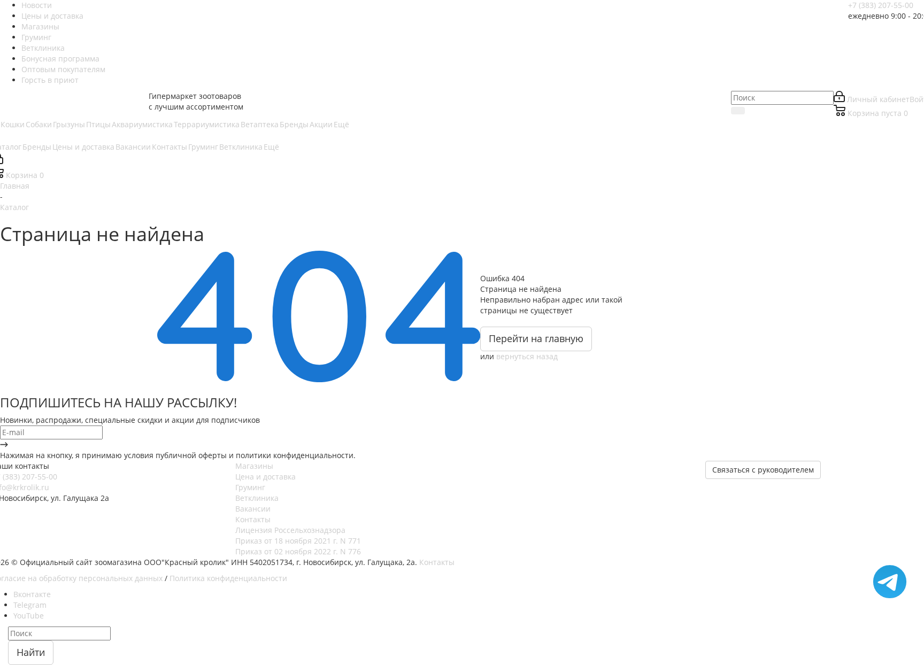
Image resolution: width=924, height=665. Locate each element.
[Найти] (738, 110)
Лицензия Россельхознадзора (290, 530)
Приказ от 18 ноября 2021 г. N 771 (298, 541)
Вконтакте (32, 594)
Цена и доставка (265, 476)
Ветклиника (257, 498)
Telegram (30, 605)
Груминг (250, 487)
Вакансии (253, 509)
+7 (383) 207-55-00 (880, 5)
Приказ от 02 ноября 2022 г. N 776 (298, 551)
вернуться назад (527, 356)
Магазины (254, 466)
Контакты (253, 519)
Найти (31, 652)
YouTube (28, 615)
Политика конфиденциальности (228, 578)
